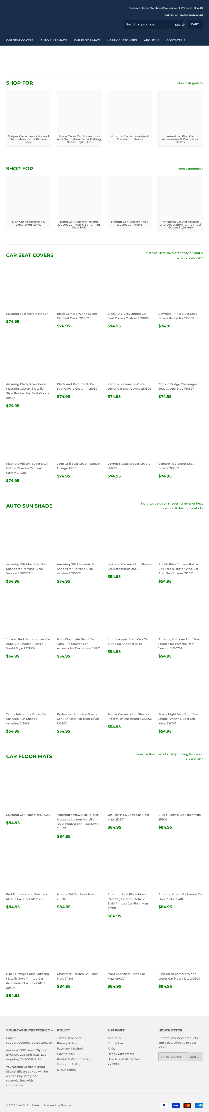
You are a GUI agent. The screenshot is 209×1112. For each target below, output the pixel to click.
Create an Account (191, 14)
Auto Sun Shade (53, 40)
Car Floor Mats (87, 40)
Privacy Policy (67, 1043)
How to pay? (66, 1054)
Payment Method (70, 1048)
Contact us (175, 40)
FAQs (111, 1048)
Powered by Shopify (57, 1105)
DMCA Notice (67, 1070)
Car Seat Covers (19, 40)
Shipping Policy (68, 1064)
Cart (195, 24)
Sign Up (195, 1056)
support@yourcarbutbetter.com (29, 1042)
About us (151, 40)
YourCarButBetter (28, 1105)
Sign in (169, 14)
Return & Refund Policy (74, 1059)
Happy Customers (122, 40)
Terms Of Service (69, 1038)
